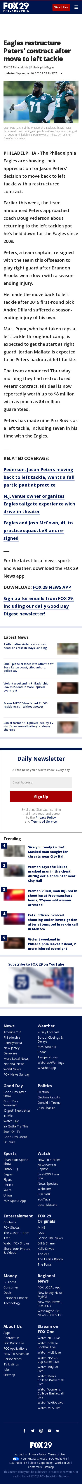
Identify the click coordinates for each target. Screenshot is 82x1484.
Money (10, 1275)
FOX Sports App (14, 1201)
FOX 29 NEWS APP (52, 587)
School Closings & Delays (50, 1039)
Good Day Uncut (15, 1137)
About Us (12, 1326)
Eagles (8, 1174)
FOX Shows (11, 1227)
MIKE (41, 1227)
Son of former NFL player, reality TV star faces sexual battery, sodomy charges (28, 726)
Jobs (6, 1369)
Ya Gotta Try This (15, 1126)
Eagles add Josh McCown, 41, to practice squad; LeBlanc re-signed (38, 530)
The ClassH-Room (16, 1233)
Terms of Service (44, 821)
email (57, 1430)
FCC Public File (13, 1343)
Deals (7, 1292)
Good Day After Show (14, 1094)
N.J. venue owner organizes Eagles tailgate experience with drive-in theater (39, 503)
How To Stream (49, 1160)
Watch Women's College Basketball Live (51, 1393)
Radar (42, 1052)
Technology (11, 1303)
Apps (6, 1332)
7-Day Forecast (48, 1032)
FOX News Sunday (16, 1074)
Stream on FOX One (48, 1329)
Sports (9, 1153)
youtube (49, 1430)
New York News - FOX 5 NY (50, 1304)
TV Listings (11, 1364)
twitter (32, 1430)
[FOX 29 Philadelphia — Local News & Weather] (16, 7)
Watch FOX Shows (16, 1243)
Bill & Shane (46, 1243)
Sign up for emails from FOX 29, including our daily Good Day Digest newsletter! (38, 606)
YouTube (44, 1199)
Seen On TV (11, 1131)
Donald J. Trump (49, 1102)
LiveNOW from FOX (48, 1176)
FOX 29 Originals (46, 1218)
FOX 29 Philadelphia (15, 67)
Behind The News (50, 1238)
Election (43, 1092)
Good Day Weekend (10, 1103)
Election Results (49, 1097)
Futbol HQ (10, 1169)
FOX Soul (44, 1194)
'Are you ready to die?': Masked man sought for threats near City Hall (48, 851)
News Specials (48, 1183)
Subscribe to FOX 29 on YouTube (36, 964)
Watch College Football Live (48, 1345)
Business (9, 1282)
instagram (41, 1430)
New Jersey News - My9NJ (51, 1294)
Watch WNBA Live (50, 1402)
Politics (45, 1085)
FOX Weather (47, 1047)
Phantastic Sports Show (15, 1162)
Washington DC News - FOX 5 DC (50, 1313)
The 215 (43, 1254)
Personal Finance (15, 1298)
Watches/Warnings (51, 1062)
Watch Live (61, 7)
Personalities (12, 1359)
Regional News (46, 1278)
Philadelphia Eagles (42, 67)
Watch (44, 1153)
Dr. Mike (9, 1142)
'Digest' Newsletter (16, 1110)
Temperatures (48, 1057)
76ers (7, 1190)
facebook (24, 1430)
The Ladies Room (50, 1259)
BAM (41, 1233)
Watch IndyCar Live (48, 1369)
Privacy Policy (46, 817)
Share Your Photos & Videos (16, 1250)
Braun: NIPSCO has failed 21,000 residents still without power (25, 705)
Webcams (45, 1189)
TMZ (6, 1238)
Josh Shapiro (46, 1108)
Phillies (8, 1185)
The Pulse (45, 1264)
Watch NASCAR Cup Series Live (48, 1360)
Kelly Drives (46, 1248)
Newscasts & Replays (47, 1167)
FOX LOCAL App (49, 1287)
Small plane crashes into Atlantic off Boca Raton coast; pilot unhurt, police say (28, 667)
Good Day (13, 1085)
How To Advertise (16, 1354)
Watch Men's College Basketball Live (51, 1380)
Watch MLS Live (49, 1408)
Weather (46, 1025)
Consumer (10, 1287)
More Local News (16, 1058)
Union (7, 1195)
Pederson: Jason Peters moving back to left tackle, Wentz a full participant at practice (39, 477)
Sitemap (9, 1375)
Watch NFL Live (49, 1338)
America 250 (12, 1032)
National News (13, 1064)
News (8, 1025)
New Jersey (11, 1048)
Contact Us (11, 1338)
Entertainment (18, 1216)
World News (12, 1069)
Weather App (47, 1068)
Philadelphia (11, 1037)
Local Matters (47, 1204)
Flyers (7, 1179)
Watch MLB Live (49, 1352)
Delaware (10, 1053)
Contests (9, 1222)
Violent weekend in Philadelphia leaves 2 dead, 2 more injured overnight (26, 686)
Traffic (8, 1116)
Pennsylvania (12, 1043)
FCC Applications (15, 1348)
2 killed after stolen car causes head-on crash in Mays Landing (25, 646)
